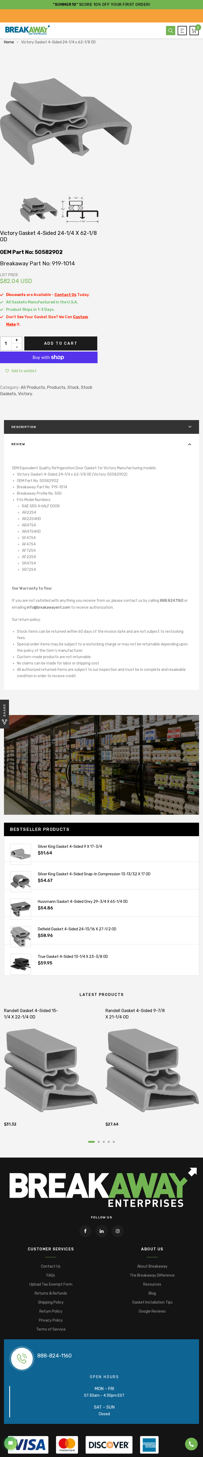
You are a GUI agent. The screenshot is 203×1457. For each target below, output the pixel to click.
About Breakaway (152, 1266)
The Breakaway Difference (152, 1275)
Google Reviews (152, 1311)
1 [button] (91, 1142)
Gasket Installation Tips (152, 1302)
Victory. (25, 393)
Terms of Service (51, 1329)
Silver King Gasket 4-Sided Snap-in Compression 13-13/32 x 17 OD (94, 874)
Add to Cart (61, 343)
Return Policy (50, 1311)
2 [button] (99, 1142)
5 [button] (114, 1142)
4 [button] (109, 1142)
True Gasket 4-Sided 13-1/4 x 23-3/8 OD (73, 956)
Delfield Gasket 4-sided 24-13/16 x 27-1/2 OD (77, 929)
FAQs (51, 1275)
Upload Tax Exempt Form (50, 1284)
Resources (152, 1284)
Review (18, 444)
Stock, (73, 387)
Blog (152, 1293)
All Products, (33, 387)
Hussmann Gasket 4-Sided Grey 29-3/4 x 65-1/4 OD (83, 901)
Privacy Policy (51, 1320)
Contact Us (51, 1266)
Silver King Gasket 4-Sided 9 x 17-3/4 (70, 846)
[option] (101, 122)
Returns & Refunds (51, 1293)
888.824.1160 (171, 600)
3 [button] (104, 1142)
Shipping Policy (51, 1302)
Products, (56, 387)
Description (23, 427)
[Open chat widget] (10, 1443)
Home (9, 42)
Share (4, 710)
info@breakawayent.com (48, 607)
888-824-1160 (54, 1356)
